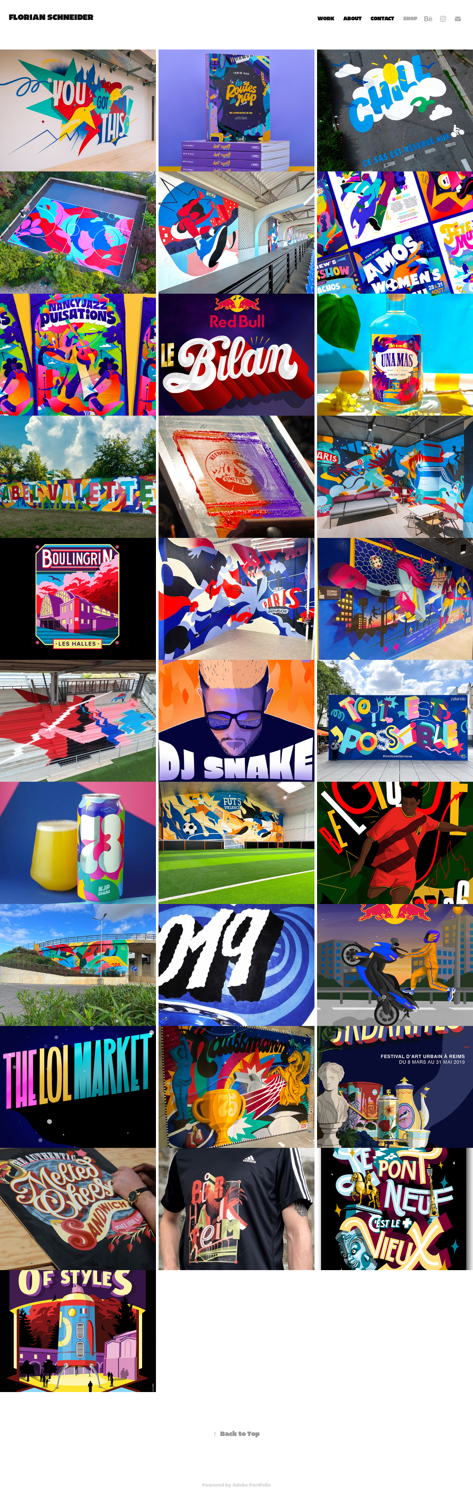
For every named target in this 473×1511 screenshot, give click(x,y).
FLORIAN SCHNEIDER (51, 17)
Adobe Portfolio (251, 1485)
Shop (410, 19)
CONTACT (382, 19)
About (352, 19)
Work (325, 19)
